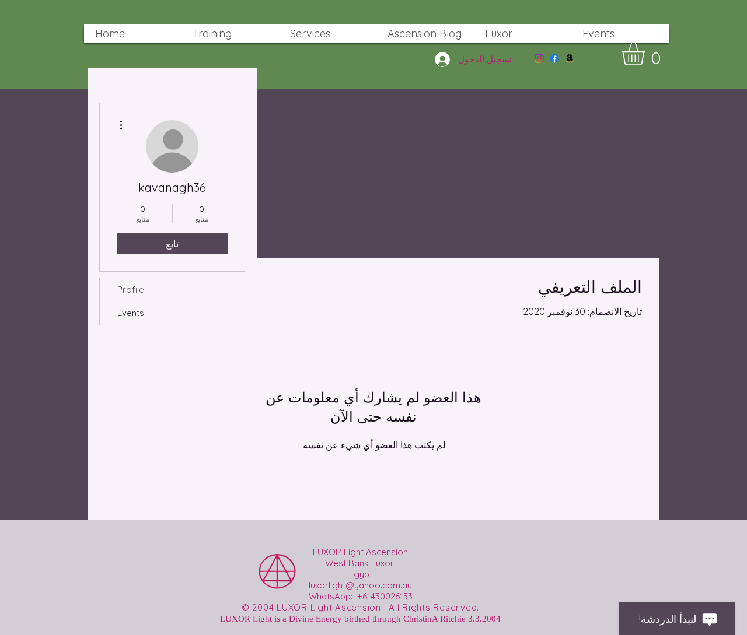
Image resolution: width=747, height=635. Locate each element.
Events (130, 312)
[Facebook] (554, 58)
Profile (130, 289)
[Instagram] (539, 58)
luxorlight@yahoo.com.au (360, 585)
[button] (647, 53)
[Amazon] (569, 58)
